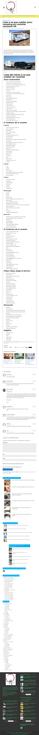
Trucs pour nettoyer (8, 599)
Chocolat (6, 629)
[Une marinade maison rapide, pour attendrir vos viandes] (21, 711)
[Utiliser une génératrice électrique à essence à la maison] (10, 560)
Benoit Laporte (21, 28)
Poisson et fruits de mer (7, 641)
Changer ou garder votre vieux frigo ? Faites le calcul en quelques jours (18, 539)
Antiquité (6, 591)
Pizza (4, 640)
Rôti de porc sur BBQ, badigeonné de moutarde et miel (23, 486)
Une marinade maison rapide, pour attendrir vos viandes (23, 480)
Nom (4, 454)
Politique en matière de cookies (10, 732)
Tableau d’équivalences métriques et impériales (21, 732)
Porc (5, 662)
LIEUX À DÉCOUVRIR (7, 581)
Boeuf (6, 661)
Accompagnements (7, 603)
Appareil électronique (8, 592)
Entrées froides (7, 636)
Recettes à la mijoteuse (7, 649)
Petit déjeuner (6, 639)
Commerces (7, 582)
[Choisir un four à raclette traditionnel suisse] (21, 714)
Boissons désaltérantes (7, 620)
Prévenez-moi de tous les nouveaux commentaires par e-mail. (13, 463)
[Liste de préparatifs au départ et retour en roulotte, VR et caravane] (8, 356)
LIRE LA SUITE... (5, 695)
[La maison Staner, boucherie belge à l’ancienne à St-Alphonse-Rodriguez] (21, 691)
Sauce (6, 612)
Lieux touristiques (7, 586)
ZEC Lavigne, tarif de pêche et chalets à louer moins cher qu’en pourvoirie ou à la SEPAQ (30, 684)
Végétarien (5, 656)
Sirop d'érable (6, 652)
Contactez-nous (30, 732)
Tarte (5, 633)
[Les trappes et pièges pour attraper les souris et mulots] (10, 556)
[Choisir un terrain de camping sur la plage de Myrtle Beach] (21, 687)
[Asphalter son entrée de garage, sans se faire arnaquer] (10, 563)
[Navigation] (4, 7)
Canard (7, 666)
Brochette (6, 614)
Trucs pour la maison (8, 598)
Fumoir (6, 617)
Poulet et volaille (7, 665)
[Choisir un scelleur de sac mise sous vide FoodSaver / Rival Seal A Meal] (21, 718)
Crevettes (6, 644)
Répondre (34, 374)
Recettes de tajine (6, 650)
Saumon (6, 646)
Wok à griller (7, 619)
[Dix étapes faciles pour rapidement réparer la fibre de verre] (10, 549)
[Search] (35, 7)
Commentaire (5, 442)
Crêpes (5, 625)
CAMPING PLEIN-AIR (6, 20)
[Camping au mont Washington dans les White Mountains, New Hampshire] (21, 680)
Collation (5, 624)
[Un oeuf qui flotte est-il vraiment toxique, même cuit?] (21, 707)
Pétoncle (6, 645)
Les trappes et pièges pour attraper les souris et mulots (23, 500)
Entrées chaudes (7, 635)
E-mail (4, 458)
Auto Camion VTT (7, 593)
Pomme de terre (7, 609)
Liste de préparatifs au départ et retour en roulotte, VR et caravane (8, 360)
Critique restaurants (8, 583)
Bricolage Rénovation (8, 594)
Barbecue (5, 613)
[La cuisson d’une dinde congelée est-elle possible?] (21, 703)
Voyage (6, 588)
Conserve (6, 604)
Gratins (6, 607)
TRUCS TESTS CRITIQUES (8, 589)
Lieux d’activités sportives (9, 578)
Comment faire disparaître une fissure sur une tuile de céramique (17, 525)
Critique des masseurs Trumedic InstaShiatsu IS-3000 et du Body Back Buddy (19, 532)
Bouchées (6, 628)
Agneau (6, 660)
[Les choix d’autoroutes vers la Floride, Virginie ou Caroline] (21, 677)
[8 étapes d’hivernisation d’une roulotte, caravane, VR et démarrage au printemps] (30, 356)
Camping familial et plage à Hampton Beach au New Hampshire (19, 360)
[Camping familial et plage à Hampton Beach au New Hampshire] (19, 356)
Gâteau (6, 630)
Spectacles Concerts (8, 587)
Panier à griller (7, 618)
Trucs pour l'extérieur (8, 597)
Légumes (6, 608)
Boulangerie (6, 623)
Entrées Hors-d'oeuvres (7, 634)
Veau (5, 668)
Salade (5, 651)
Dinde (7, 667)
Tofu (5, 657)
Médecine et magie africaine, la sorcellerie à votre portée (16, 528)
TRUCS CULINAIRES (7, 655)
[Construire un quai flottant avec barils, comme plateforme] (10, 552)
